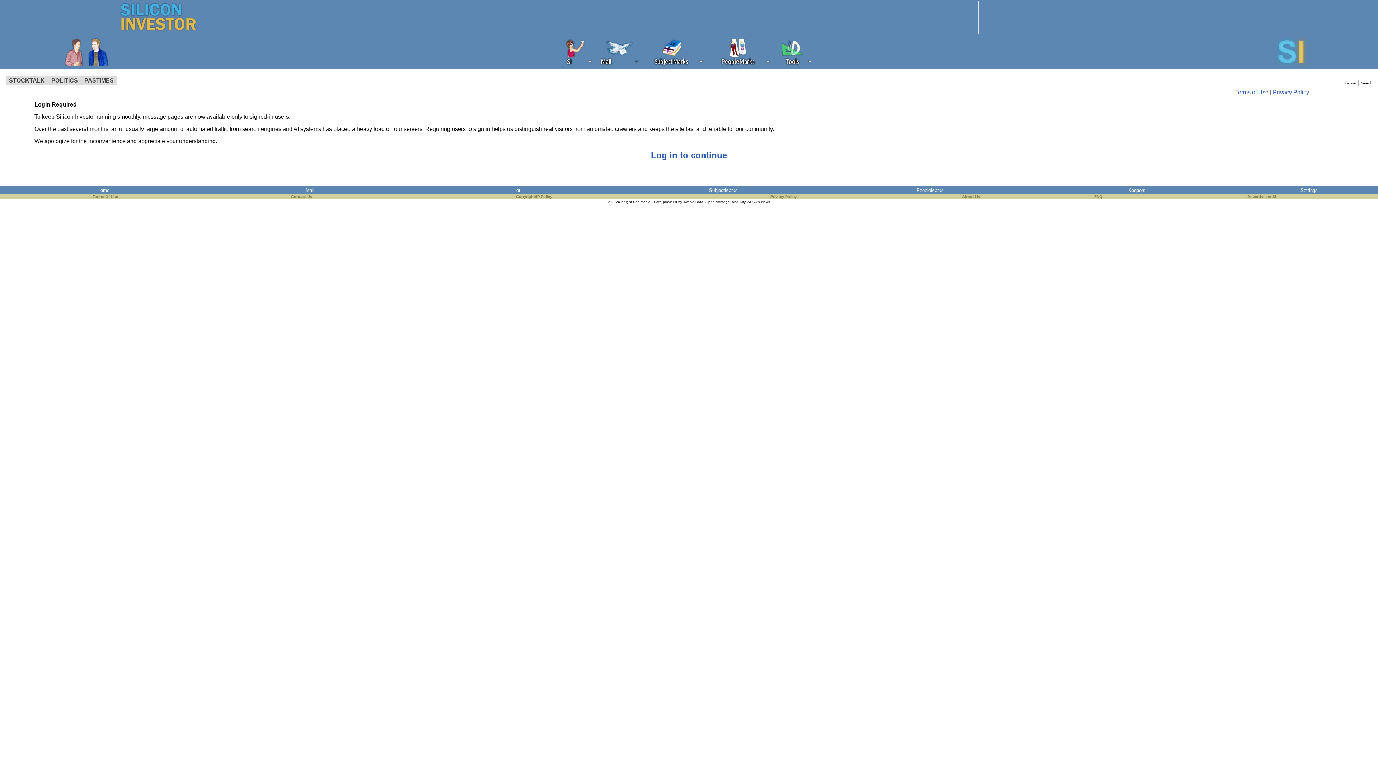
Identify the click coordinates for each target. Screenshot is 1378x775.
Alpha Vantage (717, 202)
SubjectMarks (723, 190)
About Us (971, 196)
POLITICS (64, 81)
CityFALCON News (755, 202)
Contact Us (301, 196)
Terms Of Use (105, 196)
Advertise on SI (1261, 196)
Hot (516, 190)
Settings (1309, 190)
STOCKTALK (27, 81)
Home (103, 190)
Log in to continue (689, 155)
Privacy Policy (1291, 92)
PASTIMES (99, 81)
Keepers (1136, 190)
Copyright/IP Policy (534, 196)
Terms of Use (1252, 92)
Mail (310, 190)
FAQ (1098, 196)
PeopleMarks (930, 190)
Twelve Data (693, 202)
